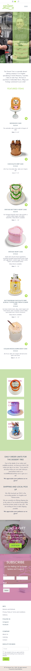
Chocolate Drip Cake (15, 164)
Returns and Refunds (9, 609)
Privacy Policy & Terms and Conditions (14, 612)
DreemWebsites (18, 669)
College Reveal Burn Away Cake (15, 349)
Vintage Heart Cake (15, 252)
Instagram (6, 622)
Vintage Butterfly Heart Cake (15, 210)
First (4, 581)
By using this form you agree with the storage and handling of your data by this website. (13, 653)
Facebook (5, 624)
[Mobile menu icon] (25, 6)
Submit (6, 590)
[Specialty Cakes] (15, 430)
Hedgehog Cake (15, 123)
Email (5, 583)
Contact (5, 640)
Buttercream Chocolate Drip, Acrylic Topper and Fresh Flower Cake (15, 302)
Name (5, 575)
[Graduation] (15, 387)
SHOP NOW (21, 43)
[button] (26, 118)
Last (17, 581)
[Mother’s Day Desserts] (15, 408)
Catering (5, 637)
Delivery (5, 615)
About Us (5, 634)
